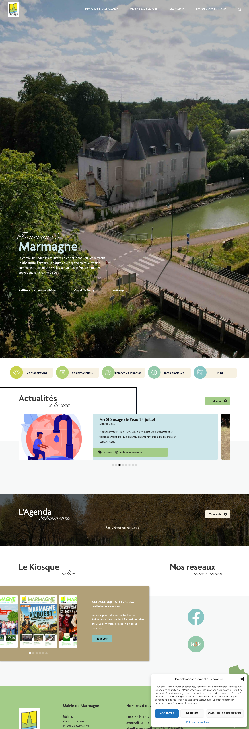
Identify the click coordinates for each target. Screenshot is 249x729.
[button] (242, 679)
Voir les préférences (225, 713)
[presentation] (21, 336)
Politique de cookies (197, 722)
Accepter (166, 713)
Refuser (192, 713)
